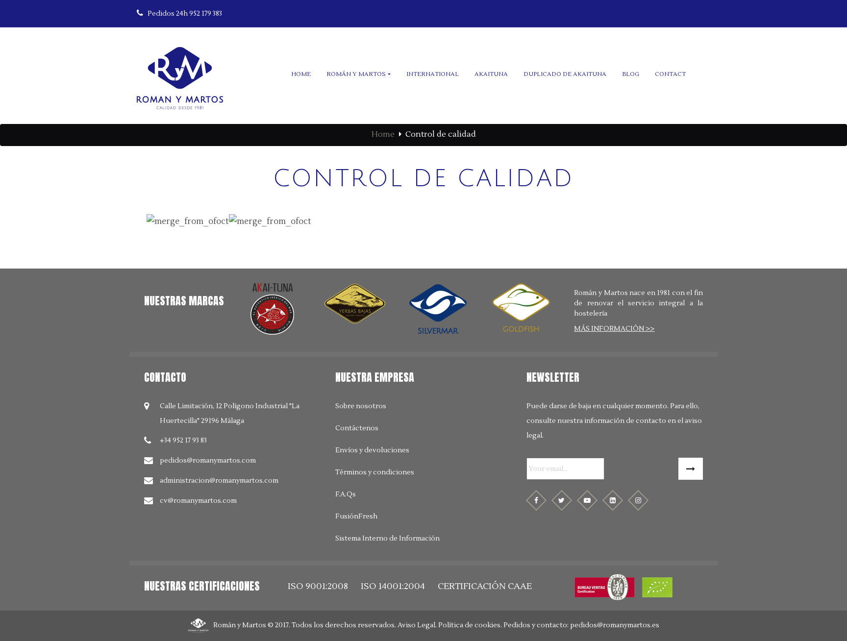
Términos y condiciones (374, 472)
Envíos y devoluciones (372, 450)
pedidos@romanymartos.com (208, 460)
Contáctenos (356, 428)
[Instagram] (638, 500)
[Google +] (612, 500)
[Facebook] (536, 500)
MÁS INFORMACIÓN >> (614, 328)
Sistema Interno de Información (387, 538)
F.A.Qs (345, 494)
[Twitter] (561, 500)
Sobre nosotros (360, 406)
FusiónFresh (356, 516)
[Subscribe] (690, 469)
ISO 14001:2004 (393, 586)
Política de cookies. (470, 625)
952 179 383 (185, 13)
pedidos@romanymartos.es (614, 625)
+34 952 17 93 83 (183, 440)
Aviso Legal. (417, 625)
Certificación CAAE (485, 586)
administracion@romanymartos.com (219, 480)
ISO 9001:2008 (318, 586)
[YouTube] (587, 500)
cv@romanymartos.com (198, 500)
